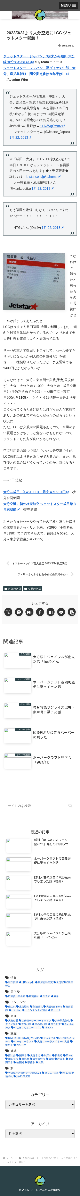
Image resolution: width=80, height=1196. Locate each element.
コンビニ (21, 1045)
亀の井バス (41, 1024)
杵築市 (61, 1059)
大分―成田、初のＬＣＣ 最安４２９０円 (34, 492)
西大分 (12, 1055)
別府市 (47, 1055)
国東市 (23, 1055)
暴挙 (56, 996)
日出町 (58, 1055)
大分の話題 (14, 589)
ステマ (46, 996)
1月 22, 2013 (18, 137)
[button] (72, 612)
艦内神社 (34, 996)
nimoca (49, 1027)
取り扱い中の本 (16, 996)
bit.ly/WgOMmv (51, 126)
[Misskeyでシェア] (29, 612)
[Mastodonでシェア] (19, 612)
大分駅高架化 (62, 1020)
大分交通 (13, 1020)
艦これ (12, 1006)
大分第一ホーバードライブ (36, 1020)
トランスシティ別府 (36, 1010)
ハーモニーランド (24, 1041)
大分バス (26, 1024)
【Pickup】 (28, 982)
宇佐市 (31, 1062)
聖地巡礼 (38, 1006)
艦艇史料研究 (45, 982)
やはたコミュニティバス (27, 1027)
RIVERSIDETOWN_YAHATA (24, 1038)
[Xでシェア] (8, 612)
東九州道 (56, 1024)
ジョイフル (49, 1038)
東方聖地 (24, 1006)
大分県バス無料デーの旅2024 (24, 1072)
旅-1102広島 (23, 1076)
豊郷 (51, 1059)
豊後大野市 (39, 1059)
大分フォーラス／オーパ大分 (53, 1041)
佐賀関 (20, 1062)
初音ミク (56, 1010)
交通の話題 (34, 589)
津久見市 (13, 1059)
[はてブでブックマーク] (51, 612)
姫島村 (25, 1059)
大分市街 (35, 1055)
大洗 (41, 1062)
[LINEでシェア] (61, 612)
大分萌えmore (54, 1006)
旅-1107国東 (52, 1072)
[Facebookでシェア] (40, 612)
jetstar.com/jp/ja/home (41, 176)
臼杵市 (69, 1055)
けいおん (16, 1010)
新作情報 (13, 982)
